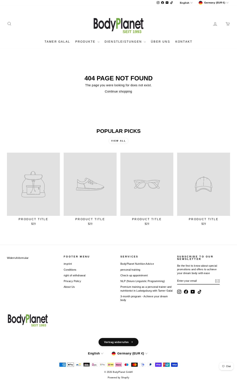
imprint (68, 263)
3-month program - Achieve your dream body (144, 298)
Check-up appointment (134, 275)
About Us (69, 286)
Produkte (86, 41)
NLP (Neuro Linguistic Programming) (142, 281)
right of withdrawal (75, 275)
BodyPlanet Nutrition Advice (137, 263)
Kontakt (183, 41)
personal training (130, 269)
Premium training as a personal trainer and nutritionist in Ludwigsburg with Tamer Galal (146, 288)
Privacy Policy (72, 281)
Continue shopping (118, 91)
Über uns (160, 41)
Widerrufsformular (18, 257)
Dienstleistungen (124, 41)
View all (118, 141)
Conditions (70, 269)
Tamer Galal (57, 41)
